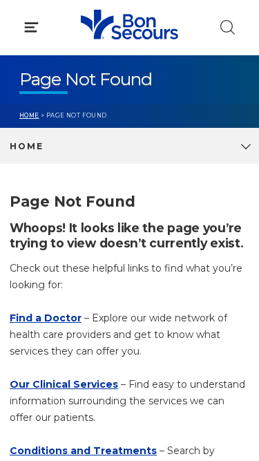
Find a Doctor (45, 318)
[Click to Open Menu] (31, 27)
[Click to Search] (227, 27)
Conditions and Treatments (83, 450)
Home (29, 115)
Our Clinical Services (64, 384)
